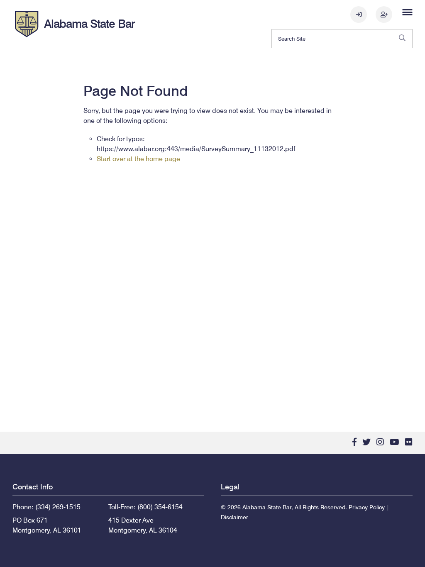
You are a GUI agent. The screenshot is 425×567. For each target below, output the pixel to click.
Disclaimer (234, 517)
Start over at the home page (138, 159)
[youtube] (394, 442)
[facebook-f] (354, 442)
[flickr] (409, 442)
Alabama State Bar (89, 24)
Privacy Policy (367, 507)
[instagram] (380, 442)
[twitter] (366, 442)
